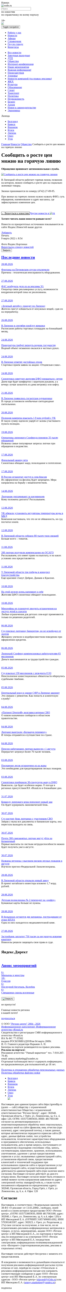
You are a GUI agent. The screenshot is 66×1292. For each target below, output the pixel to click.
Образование (15, 87)
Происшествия (16, 72)
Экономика (14, 110)
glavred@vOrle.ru (46, 1279)
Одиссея (5, 979)
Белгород (13, 121)
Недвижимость (16, 99)
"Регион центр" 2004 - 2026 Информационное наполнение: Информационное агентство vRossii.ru (28, 1026)
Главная (5, 144)
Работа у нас (14, 32)
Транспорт (13, 93)
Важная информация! (19, 70)
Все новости (14, 52)
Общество (13, 61)
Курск (11, 130)
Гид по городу (15, 44)
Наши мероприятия (18, 67)
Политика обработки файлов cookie (20, 1072)
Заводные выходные (19, 55)
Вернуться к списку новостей (17, 247)
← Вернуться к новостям (15, 213)
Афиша (12, 38)
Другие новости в (40, 213)
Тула (10, 138)
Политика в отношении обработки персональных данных (33, 1069)
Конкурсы (13, 47)
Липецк (12, 133)
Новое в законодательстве (22, 107)
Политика (13, 96)
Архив (11, 104)
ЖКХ (11, 81)
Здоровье (13, 75)
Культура (12, 84)
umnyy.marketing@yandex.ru (40, 1282)
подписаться (8, 1018)
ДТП (10, 58)
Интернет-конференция (20, 64)
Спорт (11, 90)
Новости (12, 35)
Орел (10, 136)
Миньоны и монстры (12, 974)
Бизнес (11, 101)
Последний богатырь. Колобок (18, 985)
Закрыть (7, 250)
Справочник (14, 41)
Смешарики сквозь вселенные (17, 991)
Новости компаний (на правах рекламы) (30, 78)
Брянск (11, 124)
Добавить (6, 232)
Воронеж (13, 127)
